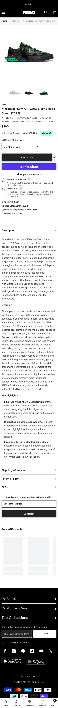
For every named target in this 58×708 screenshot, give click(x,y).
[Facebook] (5, 651)
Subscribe (29, 513)
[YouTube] (41, 651)
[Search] (46, 12)
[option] (29, 53)
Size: (13, 139)
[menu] (3, 12)
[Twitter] (50, 651)
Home (4, 21)
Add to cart (26, 157)
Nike (4, 104)
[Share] (54, 157)
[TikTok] (32, 651)
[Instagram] (14, 651)
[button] (2, 92)
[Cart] (54, 12)
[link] (13, 569)
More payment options (29, 174)
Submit (45, 634)
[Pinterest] (23, 651)
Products (15, 21)
